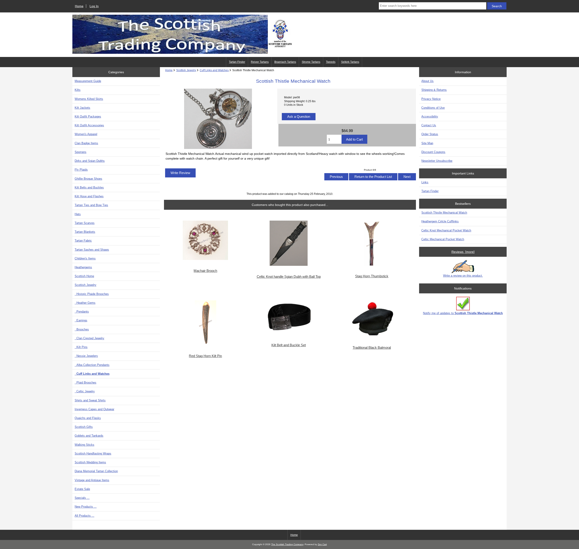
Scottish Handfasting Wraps (93, 453)
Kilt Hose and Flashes (89, 196)
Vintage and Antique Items (92, 480)
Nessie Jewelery (86, 356)
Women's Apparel (86, 134)
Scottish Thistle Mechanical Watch (444, 212)
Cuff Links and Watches (214, 70)
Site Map (427, 143)
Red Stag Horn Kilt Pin (205, 356)
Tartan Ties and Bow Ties (91, 205)
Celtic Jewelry (85, 391)
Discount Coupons (433, 152)
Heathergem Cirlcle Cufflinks (440, 221)
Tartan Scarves (85, 223)
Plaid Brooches (85, 382)
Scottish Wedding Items (90, 462)
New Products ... (86, 506)
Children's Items (85, 258)
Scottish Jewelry (186, 70)
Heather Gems (85, 302)
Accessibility (429, 116)
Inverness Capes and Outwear (94, 409)
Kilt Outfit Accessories (89, 125)
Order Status (429, 134)
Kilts (78, 90)
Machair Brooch (205, 271)
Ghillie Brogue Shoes (88, 178)
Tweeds (330, 62)
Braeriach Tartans (285, 62)
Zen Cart (322, 544)
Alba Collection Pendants (92, 365)
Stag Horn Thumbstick (371, 276)
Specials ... (82, 498)
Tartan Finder (237, 62)
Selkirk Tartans (350, 62)
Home (79, 6)
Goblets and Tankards (89, 435)
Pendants (82, 311)
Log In (94, 6)
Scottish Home (84, 276)
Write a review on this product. (463, 275)
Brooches (82, 329)
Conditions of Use (433, 107)
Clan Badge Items (86, 143)
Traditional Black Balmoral (372, 347)
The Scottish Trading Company (287, 544)
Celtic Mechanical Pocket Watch (442, 239)
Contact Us (428, 125)
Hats (78, 214)
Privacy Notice (431, 99)
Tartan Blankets (85, 231)
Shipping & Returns (434, 90)
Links (424, 182)
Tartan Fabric (83, 240)
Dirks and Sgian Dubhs (90, 161)
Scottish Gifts (84, 427)
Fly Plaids (81, 169)
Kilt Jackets (82, 107)
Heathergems (83, 267)
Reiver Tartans (260, 62)
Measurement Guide (88, 81)
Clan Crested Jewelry (89, 338)
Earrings (81, 320)
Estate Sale (82, 489)
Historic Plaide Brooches (92, 294)
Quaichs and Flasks (88, 418)
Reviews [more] (463, 252)
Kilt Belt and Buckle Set (288, 345)
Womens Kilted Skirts (89, 99)
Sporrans (80, 152)
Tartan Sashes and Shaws (92, 249)
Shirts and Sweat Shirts (90, 400)
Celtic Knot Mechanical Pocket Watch (446, 230)
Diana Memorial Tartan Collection (96, 471)
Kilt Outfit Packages (88, 116)
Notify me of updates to (463, 313)
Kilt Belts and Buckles (89, 187)
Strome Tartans (311, 62)
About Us (427, 81)
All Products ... (84, 515)
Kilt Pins (81, 347)
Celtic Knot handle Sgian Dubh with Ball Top (289, 276)
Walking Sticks (84, 444)
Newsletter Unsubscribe (436, 161)
